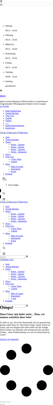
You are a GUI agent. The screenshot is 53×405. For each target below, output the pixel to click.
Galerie (8, 118)
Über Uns (9, 116)
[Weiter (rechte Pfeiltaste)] (4, 404)
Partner (8, 121)
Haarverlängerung (13, 111)
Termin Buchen (12, 113)
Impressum (10, 128)
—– (7, 123)
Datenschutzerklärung (14, 125)
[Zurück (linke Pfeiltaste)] (1, 404)
